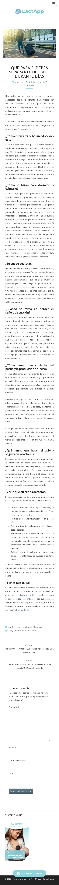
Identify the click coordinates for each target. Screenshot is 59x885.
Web (11, 773)
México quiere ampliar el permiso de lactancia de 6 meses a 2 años (29, 649)
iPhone (25, 609)
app (10, 630)
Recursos (37, 627)
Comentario (15, 707)
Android (16, 609)
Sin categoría (15, 627)
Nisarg (51, 879)
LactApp (37, 82)
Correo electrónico (18, 760)
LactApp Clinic (27, 595)
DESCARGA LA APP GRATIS (31, 873)
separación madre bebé (25, 630)
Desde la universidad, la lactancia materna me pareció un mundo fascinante (29, 664)
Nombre (13, 747)
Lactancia (27, 627)
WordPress (36, 879)
